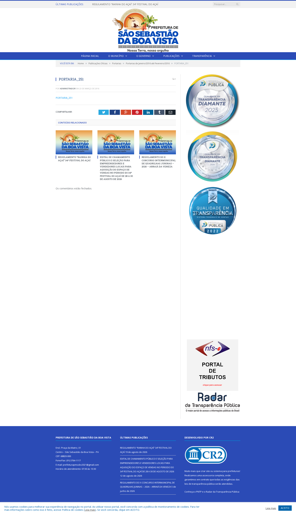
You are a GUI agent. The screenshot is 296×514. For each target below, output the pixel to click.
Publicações (171, 56)
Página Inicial (90, 56)
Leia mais (90, 509)
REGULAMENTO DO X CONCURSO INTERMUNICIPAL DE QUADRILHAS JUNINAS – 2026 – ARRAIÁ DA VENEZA (159, 162)
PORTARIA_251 (64, 97)
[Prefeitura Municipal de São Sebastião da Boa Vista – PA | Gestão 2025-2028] (148, 29)
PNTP (199, 491)
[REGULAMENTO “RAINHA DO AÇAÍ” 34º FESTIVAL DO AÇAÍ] (74, 142)
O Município (116, 56)
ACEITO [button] (285, 508)
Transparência (202, 56)
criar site (205, 471)
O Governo (143, 56)
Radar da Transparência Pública (222, 491)
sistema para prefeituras (227, 471)
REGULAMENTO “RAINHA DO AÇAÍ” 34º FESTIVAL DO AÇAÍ (74, 159)
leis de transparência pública (199, 483)
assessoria (208, 475)
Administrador (68, 88)
